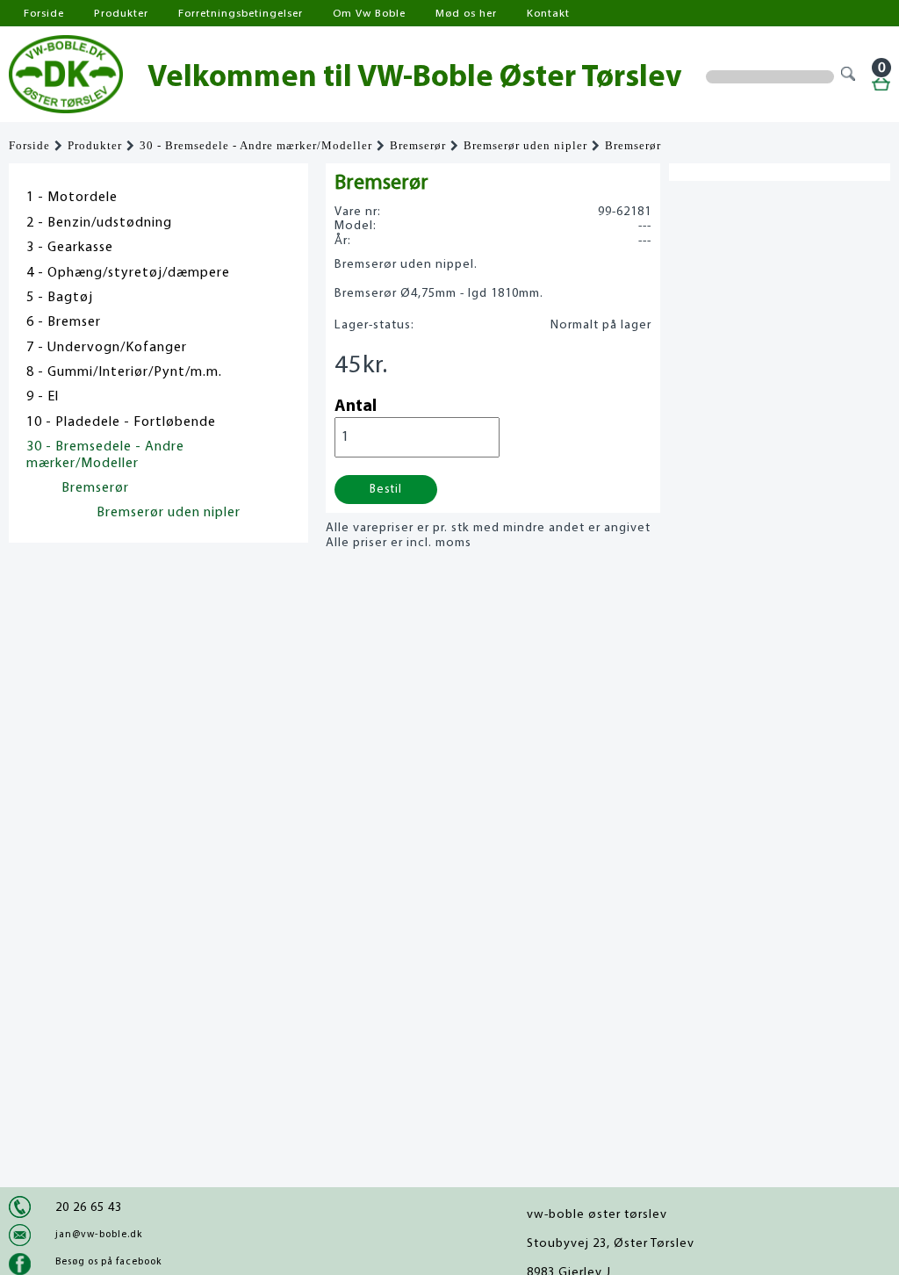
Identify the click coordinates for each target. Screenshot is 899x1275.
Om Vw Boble (369, 13)
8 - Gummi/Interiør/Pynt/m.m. (124, 372)
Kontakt (548, 13)
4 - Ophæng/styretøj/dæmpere (128, 273)
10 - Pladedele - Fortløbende (121, 422)
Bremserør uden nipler (525, 146)
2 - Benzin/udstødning (99, 223)
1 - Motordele (72, 198)
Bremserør (418, 146)
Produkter (121, 13)
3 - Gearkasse (69, 248)
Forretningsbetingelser (240, 13)
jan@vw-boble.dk (98, 1234)
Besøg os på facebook (108, 1262)
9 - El (42, 397)
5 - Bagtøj (59, 298)
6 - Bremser (63, 322)
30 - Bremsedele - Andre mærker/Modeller (256, 146)
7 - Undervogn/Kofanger (106, 348)
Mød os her (466, 13)
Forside (44, 13)
